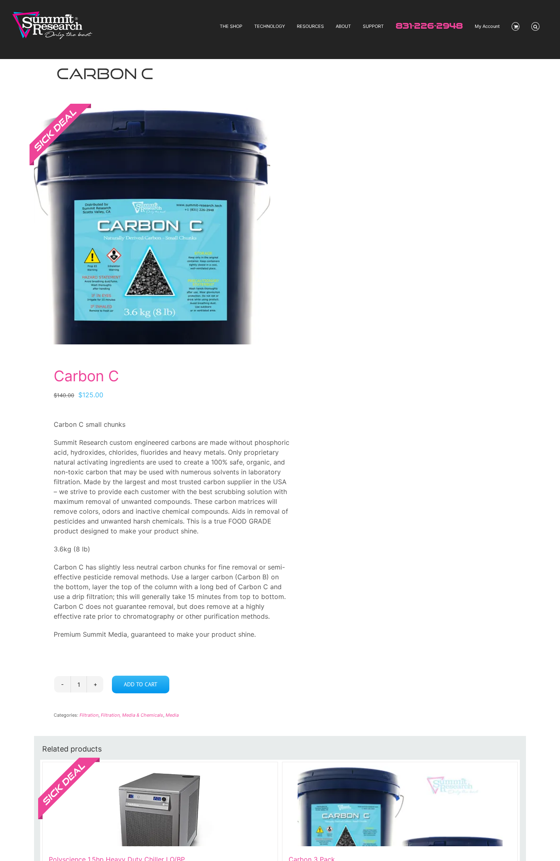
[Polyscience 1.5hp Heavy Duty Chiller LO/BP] (160, 804)
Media (172, 715)
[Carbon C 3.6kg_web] (152, 226)
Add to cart (140, 684)
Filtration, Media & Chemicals (132, 715)
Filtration (89, 715)
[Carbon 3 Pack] (399, 804)
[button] (535, 26)
